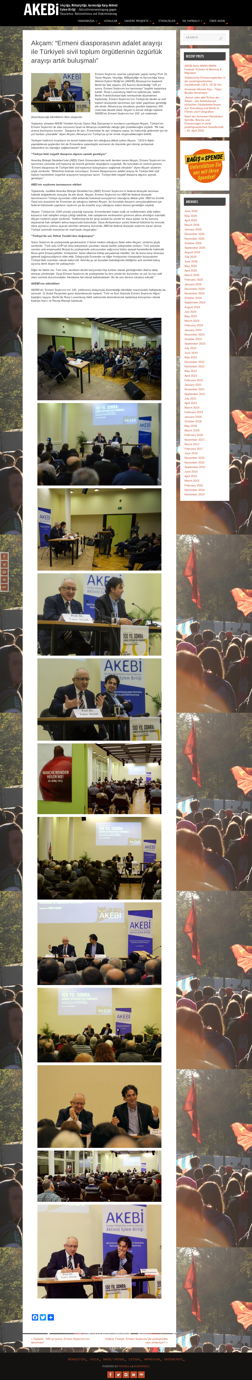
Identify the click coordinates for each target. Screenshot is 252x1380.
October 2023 (193, 339)
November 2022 (194, 366)
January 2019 (193, 416)
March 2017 (191, 444)
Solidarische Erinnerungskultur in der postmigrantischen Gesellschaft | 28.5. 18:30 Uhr (204, 81)
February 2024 (193, 325)
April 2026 (190, 220)
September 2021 (194, 394)
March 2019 (191, 407)
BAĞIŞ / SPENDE (113, 1359)
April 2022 (190, 375)
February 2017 (193, 448)
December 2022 (194, 361)
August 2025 (192, 252)
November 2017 (194, 439)
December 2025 (194, 233)
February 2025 (193, 279)
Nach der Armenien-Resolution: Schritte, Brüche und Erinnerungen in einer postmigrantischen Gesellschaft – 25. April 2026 (203, 123)
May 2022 (190, 371)
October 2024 (193, 297)
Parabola (125, 1366)
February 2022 (193, 380)
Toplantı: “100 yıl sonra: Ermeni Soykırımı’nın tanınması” (60, 1340)
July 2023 (190, 348)
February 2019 (193, 412)
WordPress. (142, 1366)
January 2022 (193, 384)
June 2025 (191, 261)
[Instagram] (4, 572)
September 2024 (194, 302)
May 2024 (190, 316)
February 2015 (193, 485)
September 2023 (194, 343)
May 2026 (190, 215)
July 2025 (190, 256)
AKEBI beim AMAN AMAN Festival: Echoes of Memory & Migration (203, 69)
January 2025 (193, 284)
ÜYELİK (94, 1359)
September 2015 (194, 467)
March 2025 (191, 275)
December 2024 (194, 288)
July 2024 (190, 311)
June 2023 (191, 352)
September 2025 (194, 247)
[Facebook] (4, 556)
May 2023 (190, 357)
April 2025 (190, 270)
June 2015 (191, 471)
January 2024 (193, 330)
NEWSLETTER (76, 1359)
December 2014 (194, 489)
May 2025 (190, 266)
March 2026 (191, 224)
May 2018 (190, 425)
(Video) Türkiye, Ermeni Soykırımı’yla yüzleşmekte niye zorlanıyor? (136, 1340)
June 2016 (191, 453)
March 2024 (191, 320)
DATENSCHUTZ (173, 1359)
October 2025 (193, 243)
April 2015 (190, 476)
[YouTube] (4, 579)
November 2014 (194, 494)
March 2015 (191, 480)
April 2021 (190, 403)
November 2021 (194, 389)
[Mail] (4, 587)
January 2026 (193, 229)
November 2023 (194, 334)
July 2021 (190, 398)
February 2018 (193, 435)
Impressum (152, 1359)
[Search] (221, 39)
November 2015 (194, 462)
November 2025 (194, 238)
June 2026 (191, 211)
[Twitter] (4, 564)
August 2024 (192, 307)
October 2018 (193, 421)
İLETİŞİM (134, 1359)
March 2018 (191, 430)
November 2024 (194, 293)
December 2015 (194, 457)
